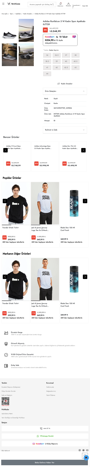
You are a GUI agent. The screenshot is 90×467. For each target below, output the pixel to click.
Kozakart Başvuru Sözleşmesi (11, 387)
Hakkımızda (50, 387)
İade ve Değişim (7, 395)
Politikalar (5, 409)
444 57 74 (46, 428)
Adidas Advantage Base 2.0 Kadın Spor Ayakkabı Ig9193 (42, 147)
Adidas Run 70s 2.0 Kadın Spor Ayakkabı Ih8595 (69, 147)
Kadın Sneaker (66, 83)
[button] (5, 201)
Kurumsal (50, 383)
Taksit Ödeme (50, 395)
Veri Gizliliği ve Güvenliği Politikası (13, 418)
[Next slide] (83, 150)
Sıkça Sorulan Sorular (9, 391)
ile (60, 36)
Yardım (4, 383)
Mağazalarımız (51, 391)
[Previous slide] (5, 150)
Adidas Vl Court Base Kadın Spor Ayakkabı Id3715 (13, 147)
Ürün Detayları (50, 91)
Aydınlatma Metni (7, 413)
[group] (16, 214)
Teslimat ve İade (51, 130)
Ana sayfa (4, 14)
